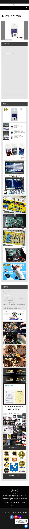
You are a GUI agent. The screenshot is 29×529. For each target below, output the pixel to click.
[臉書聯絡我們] (26, 526)
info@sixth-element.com (14, 505)
